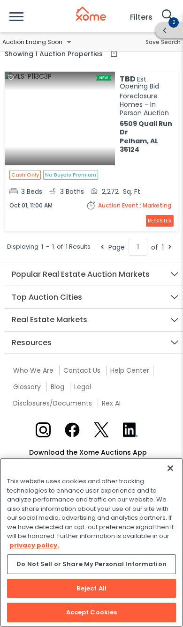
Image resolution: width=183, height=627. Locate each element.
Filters (141, 17)
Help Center (129, 370)
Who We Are (33, 370)
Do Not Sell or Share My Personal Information (91, 564)
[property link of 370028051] (60, 119)
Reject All (91, 588)
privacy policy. (34, 545)
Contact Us (81, 370)
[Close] (170, 468)
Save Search (163, 42)
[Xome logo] (91, 14)
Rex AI (111, 403)
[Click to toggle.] (69, 42)
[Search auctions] (167, 16)
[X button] (101, 429)
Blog (57, 386)
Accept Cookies (91, 612)
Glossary (27, 386)
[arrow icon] (164, 30)
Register (160, 220)
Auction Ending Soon (32, 42)
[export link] (112, 53)
